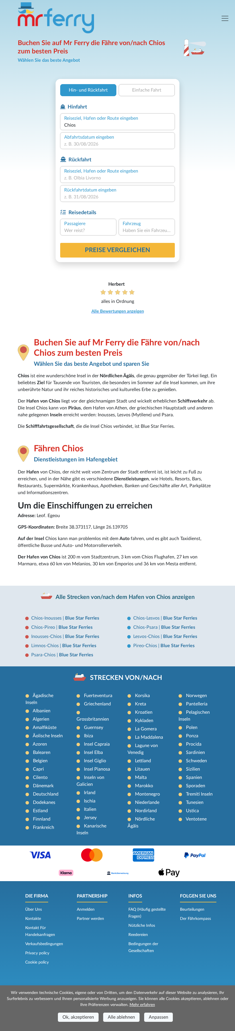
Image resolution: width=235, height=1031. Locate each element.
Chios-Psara (146, 627)
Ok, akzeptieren (78, 1017)
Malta (141, 777)
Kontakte (33, 919)
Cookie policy (37, 962)
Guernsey (93, 727)
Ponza (192, 736)
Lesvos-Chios (147, 636)
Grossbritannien (93, 719)
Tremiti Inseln (199, 794)
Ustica (192, 810)
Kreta (140, 704)
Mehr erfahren (142, 1005)
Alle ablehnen (121, 1017)
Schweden (196, 761)
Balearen (41, 752)
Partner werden (90, 919)
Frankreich (43, 827)
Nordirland (146, 810)
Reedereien (138, 935)
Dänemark (43, 786)
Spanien (194, 777)
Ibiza (88, 736)
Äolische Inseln (48, 736)
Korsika (142, 695)
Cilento (40, 777)
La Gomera (146, 729)
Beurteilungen (192, 910)
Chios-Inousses (47, 618)
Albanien (41, 711)
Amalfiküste (44, 727)
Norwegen (196, 695)
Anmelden (86, 910)
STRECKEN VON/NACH (126, 678)
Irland (89, 792)
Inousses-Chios (47, 636)
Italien (90, 809)
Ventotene (196, 819)
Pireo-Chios (145, 645)
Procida (193, 744)
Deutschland (45, 794)
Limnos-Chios (45, 645)
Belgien (40, 761)
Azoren (40, 744)
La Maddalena (149, 737)
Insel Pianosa (97, 769)
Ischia (89, 801)
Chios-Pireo (43, 627)
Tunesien (194, 802)
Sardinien (195, 752)
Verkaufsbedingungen (44, 944)
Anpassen (158, 1017)
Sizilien (193, 769)
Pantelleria (196, 704)
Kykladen (144, 720)
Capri (38, 769)
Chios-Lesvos (147, 618)
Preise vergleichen (117, 250)
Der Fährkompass (195, 919)
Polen (191, 727)
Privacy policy (37, 953)
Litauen (142, 769)
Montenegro (147, 794)
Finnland (41, 819)
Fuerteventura (98, 695)
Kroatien (143, 712)
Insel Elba (93, 752)
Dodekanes (44, 802)
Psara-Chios (44, 655)
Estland (40, 810)
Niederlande (147, 802)
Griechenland (97, 704)
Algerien (41, 719)
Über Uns (33, 910)
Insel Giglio (95, 761)
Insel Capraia (97, 744)
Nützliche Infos (141, 926)
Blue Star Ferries (82, 618)
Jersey (90, 817)
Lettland (143, 761)
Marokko (144, 786)
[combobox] (117, 125)
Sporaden (195, 786)
